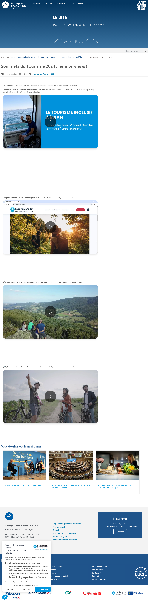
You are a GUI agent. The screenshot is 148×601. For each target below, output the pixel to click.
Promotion (52, 570)
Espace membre (76, 3)
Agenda (61, 3)
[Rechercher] (145, 51)
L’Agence (37, 3)
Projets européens (99, 570)
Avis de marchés (60, 527)
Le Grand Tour (97, 573)
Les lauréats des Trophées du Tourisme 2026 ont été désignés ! (71, 486)
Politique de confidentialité (64, 533)
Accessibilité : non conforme (65, 539)
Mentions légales (60, 536)
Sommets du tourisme (49, 57)
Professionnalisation (100, 567)
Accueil (13, 57)
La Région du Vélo (99, 579)
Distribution (52, 573)
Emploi (56, 530)
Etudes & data (53, 579)
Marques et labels (55, 567)
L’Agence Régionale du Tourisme (67, 523)
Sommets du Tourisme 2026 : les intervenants (24, 485)
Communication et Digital (28, 57)
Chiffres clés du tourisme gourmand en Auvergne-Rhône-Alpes (115, 486)
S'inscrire (120, 531)
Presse (49, 3)
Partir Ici (95, 576)
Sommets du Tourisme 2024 (70, 57)
